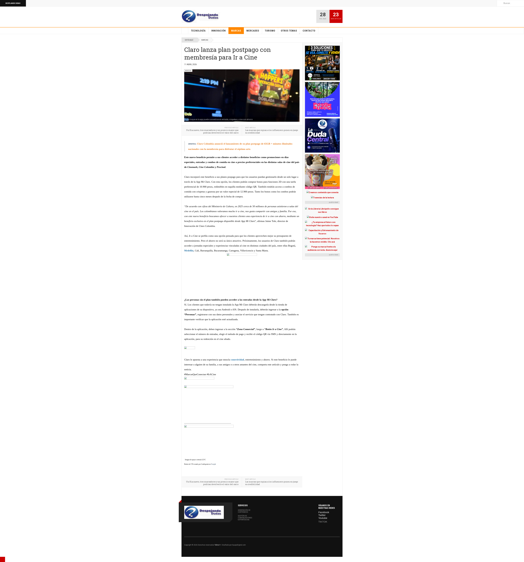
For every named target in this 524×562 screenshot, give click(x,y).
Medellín (188, 250)
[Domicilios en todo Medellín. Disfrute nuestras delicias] (322, 171)
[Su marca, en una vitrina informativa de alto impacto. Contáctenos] (242, 275)
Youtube (322, 518)
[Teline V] (201, 16)
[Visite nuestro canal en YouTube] (322, 217)
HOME (185, 30)
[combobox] (510, 3)
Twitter (322, 515)
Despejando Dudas (12, 3)
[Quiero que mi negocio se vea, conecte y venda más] (322, 63)
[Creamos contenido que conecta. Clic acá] (322, 192)
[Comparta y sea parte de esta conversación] (242, 351)
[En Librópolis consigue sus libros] (322, 210)
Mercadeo (252, 30)
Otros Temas (289, 30)
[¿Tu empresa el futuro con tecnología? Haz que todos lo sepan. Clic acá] (322, 224)
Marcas (236, 30)
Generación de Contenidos (244, 511)
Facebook (323, 512)
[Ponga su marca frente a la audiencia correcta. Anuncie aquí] (322, 248)
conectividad (237, 359)
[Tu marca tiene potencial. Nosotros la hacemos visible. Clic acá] (322, 240)
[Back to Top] (2, 559)
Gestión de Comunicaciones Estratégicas (245, 518)
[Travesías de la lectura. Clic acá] (322, 197)
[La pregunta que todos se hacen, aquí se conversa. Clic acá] (322, 135)
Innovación (218, 30)
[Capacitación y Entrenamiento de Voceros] (322, 232)
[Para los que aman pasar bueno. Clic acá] (322, 99)
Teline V (218, 545)
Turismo (270, 30)
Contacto (309, 30)
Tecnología (198, 30)
